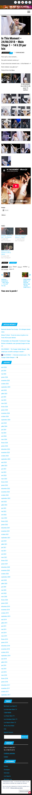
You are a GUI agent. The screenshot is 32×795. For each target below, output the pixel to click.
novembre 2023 (5, 452)
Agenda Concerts (8, 732)
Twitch (29, 2)
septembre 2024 (5, 420)
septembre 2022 (5, 498)
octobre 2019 (5, 613)
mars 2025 (4, 403)
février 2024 (4, 443)
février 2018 (4, 678)
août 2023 (4, 462)
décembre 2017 (5, 685)
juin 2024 (3, 429)
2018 (10, 267)
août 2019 (4, 619)
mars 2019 (4, 636)
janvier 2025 (4, 410)
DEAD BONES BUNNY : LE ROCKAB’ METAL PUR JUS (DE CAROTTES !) (26, 283)
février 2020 (4, 600)
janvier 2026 (4, 377)
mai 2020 (3, 590)
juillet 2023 (4, 465)
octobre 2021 (5, 534)
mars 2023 (4, 479)
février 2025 (4, 407)
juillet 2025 (4, 393)
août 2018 (4, 659)
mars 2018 (4, 675)
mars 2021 (4, 557)
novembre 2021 (5, 531)
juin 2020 (3, 587)
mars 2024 (4, 439)
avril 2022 (3, 515)
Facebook (15, 2)
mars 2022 (4, 518)
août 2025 (4, 390)
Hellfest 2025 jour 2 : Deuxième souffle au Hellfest (6, 252)
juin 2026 (3, 370)
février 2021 (4, 560)
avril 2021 (3, 554)
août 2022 (4, 501)
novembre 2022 (5, 492)
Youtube (22, 2)
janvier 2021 (4, 564)
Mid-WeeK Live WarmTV (10, 706)
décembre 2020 (5, 567)
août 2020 (4, 580)
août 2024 (4, 423)
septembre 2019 (5, 616)
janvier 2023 (4, 485)
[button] (6, 78)
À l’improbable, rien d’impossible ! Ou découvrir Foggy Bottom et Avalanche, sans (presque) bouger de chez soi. (15, 343)
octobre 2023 (5, 456)
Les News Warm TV (9, 716)
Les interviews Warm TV (10, 709)
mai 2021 (3, 551)
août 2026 (4, 367)
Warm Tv (11, 269)
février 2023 (4, 482)
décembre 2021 (5, 528)
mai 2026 (3, 374)
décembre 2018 (5, 646)
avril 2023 (3, 475)
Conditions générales (9, 753)
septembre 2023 (5, 459)
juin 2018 (3, 665)
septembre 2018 (5, 655)
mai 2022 (3, 511)
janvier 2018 (4, 682)
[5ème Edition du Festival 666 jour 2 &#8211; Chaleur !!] (21, 231)
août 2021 (4, 541)
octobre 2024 (5, 416)
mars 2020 (4, 596)
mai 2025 (3, 400)
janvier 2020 (4, 603)
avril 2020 (3, 593)
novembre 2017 (5, 688)
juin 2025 (3, 397)
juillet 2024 (4, 426)
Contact (6, 757)
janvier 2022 (4, 524)
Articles (6, 766)
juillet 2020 (4, 583)
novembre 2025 (5, 380)
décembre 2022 (5, 488)
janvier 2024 (4, 446)
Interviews (6, 773)
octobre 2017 (5, 691)
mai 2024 (3, 433)
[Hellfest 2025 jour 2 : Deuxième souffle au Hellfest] (7, 246)
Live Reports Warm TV (10, 722)
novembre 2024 (5, 413)
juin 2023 (3, 469)
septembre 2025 (5, 387)
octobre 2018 (5, 652)
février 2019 (4, 639)
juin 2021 (3, 547)
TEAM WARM (7, 712)
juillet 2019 (4, 623)
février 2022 (4, 521)
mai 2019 (3, 629)
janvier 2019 (4, 642)
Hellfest (25, 266)
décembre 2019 (5, 606)
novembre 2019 (5, 610)
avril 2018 (3, 672)
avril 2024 (3, 436)
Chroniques (7, 769)
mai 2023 (3, 472)
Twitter (26, 2)
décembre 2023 (5, 449)
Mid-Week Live (8, 779)
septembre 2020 (5, 577)
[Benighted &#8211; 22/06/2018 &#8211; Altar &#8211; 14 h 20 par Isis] (7, 231)
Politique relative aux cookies (16, 788)
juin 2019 (3, 626)
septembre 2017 (5, 695)
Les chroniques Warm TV (10, 719)
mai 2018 (3, 669)
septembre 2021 (5, 538)
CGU (5, 729)
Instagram (19, 2)
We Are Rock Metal (9, 726)
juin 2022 (3, 508)
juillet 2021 (4, 544)
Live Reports (12, 262)
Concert (20, 267)
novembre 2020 (5, 570)
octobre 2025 (5, 384)
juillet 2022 (4, 505)
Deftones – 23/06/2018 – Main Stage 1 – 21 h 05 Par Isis (5, 283)
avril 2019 (3, 632)
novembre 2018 (5, 649)
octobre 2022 (5, 495)
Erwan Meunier (20, 52)
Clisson (15, 266)
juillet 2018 (4, 662)
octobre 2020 (5, 574)
